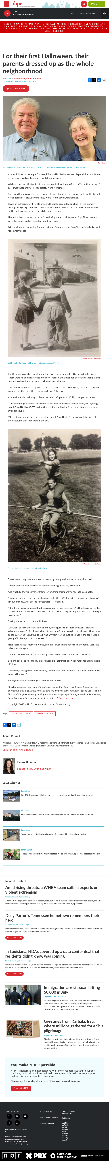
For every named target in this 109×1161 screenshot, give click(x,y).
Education (25, 791)
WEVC (65, 1125)
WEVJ (64, 1131)
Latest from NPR (45, 714)
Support (97, 4)
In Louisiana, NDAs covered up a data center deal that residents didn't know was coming (52, 954)
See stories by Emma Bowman (34, 768)
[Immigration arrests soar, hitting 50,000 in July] (23, 995)
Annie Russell (18, 78)
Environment (26, 849)
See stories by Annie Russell (18, 749)
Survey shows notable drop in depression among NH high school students (54, 834)
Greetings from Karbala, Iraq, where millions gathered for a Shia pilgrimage (74, 1025)
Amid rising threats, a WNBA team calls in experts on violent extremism (51, 890)
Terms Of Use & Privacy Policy (69, 1112)
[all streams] (105, 13)
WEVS (64, 1140)
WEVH (65, 1129)
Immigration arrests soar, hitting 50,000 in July (72, 990)
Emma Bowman (34, 78)
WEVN (65, 1133)
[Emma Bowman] (9, 766)
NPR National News (21, 714)
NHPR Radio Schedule (49, 1118)
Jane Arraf (48, 1035)
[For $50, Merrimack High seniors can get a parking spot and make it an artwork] (11, 796)
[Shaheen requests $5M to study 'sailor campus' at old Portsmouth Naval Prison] (11, 815)
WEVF (64, 1127)
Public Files (66, 1118)
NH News (25, 810)
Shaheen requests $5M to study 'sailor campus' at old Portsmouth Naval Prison (57, 814)
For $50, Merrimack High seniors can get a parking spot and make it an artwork (57, 795)
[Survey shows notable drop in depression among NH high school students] (11, 835)
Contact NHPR (46, 1112)
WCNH (65, 1123)
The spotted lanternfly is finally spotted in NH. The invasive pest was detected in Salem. (60, 853)
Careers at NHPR (47, 1123)
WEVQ (65, 1138)
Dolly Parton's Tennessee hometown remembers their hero (52, 918)
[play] (7, 13)
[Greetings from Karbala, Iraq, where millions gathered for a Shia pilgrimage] (23, 1029)
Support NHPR (21, 1088)
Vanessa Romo (50, 997)
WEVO (65, 1136)
